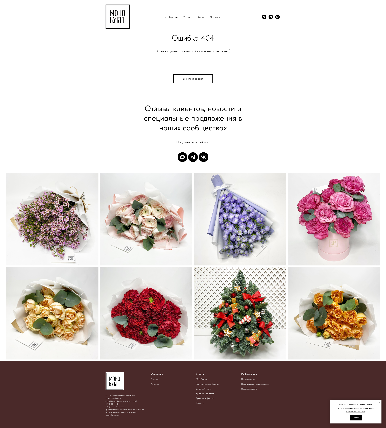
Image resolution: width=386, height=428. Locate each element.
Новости (200, 403)
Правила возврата (249, 389)
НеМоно (199, 17)
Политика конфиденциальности (255, 384)
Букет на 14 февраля (205, 398)
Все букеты (171, 17)
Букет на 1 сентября (205, 393)
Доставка (216, 17)
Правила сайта (248, 379)
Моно (186, 17)
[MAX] (277, 17)
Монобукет (201, 379)
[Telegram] (271, 17)
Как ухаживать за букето (207, 384)
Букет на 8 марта (203, 389)
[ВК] (203, 157)
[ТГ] (193, 157)
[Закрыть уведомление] (379, 402)
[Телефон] (264, 17)
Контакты (155, 384)
